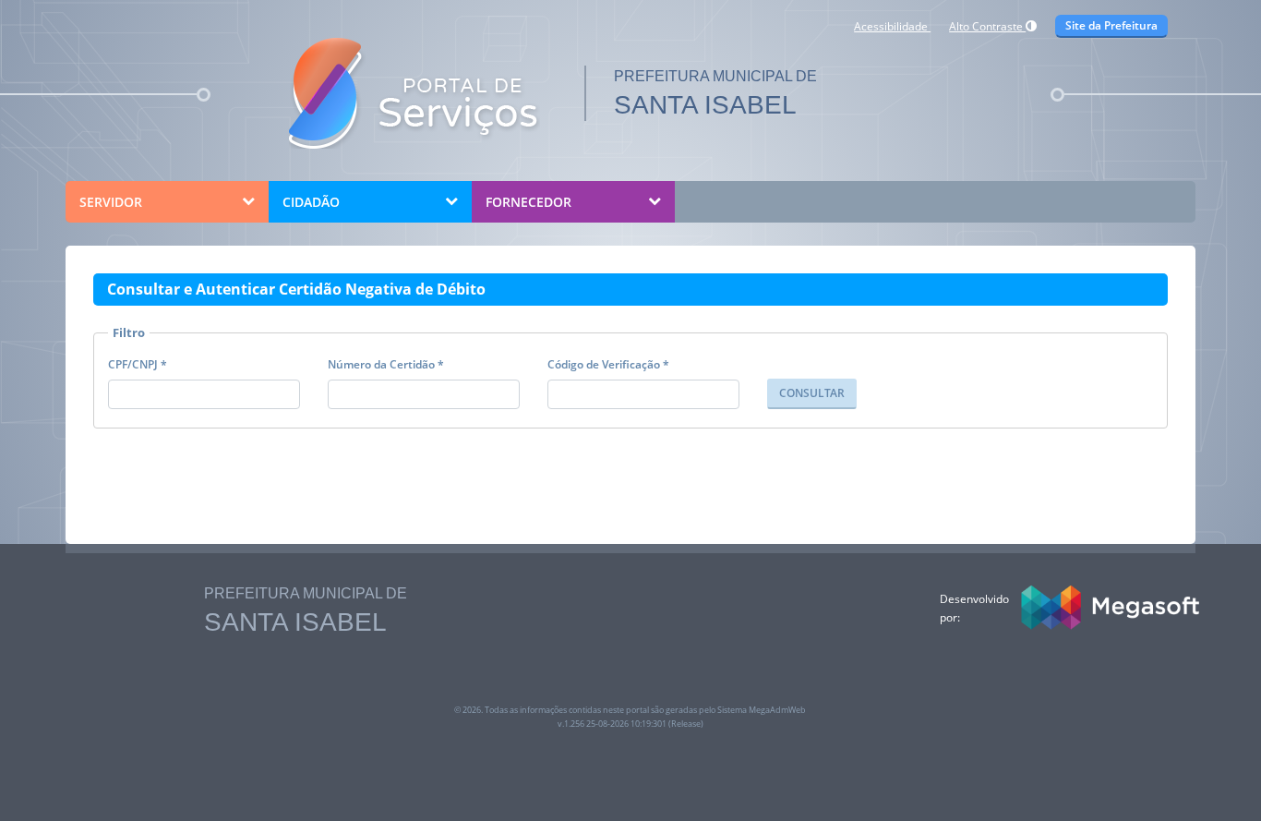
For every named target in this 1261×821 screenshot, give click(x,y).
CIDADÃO (311, 202)
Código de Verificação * (608, 364)
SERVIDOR (110, 202)
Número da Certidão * (386, 364)
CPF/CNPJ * (137, 364)
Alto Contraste (987, 26)
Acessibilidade (892, 26)
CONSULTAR (812, 393)
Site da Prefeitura (1111, 25)
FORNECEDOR (528, 202)
